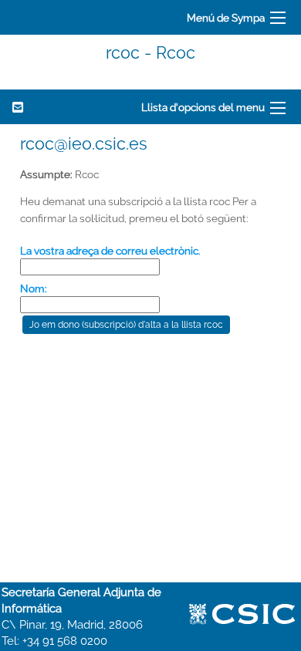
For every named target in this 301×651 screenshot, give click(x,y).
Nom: (33, 288)
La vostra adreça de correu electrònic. (110, 251)
